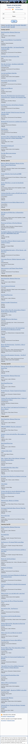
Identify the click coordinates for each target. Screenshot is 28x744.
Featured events (11, 716)
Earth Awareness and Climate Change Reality (12, 268)
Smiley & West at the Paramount (9, 682)
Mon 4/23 (13, 25)
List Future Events (19, 9)
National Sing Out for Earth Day (8, 80)
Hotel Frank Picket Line (7, 295)
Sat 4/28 (13, 27)
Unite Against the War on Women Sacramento (12, 601)
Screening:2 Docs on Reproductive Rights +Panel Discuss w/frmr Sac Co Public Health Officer (13, 137)
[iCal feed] (2, 714)
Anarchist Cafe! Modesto (7, 698)
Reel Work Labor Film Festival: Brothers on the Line (13, 476)
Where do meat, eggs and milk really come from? (13, 593)
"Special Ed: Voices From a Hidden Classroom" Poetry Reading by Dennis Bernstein (12, 666)
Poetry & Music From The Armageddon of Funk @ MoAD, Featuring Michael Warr (13, 310)
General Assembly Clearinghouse (9, 302)
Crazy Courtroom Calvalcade (8, 286)
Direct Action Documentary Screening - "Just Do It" (13, 355)
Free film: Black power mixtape (8, 153)
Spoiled (3, 337)
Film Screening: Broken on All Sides (10, 500)
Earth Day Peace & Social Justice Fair (10, 56)
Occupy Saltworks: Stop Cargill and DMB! (11, 174)
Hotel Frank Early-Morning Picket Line (10, 32)
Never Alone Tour (5, 515)
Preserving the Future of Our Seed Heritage (11, 223)
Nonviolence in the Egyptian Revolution (10, 616)
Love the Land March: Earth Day (9, 73)
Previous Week (11, 7)
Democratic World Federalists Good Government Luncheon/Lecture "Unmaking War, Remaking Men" (13, 96)
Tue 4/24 (18, 25)
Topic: (14, 11)
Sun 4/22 (8, 25)
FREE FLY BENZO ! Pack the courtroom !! (11, 426)
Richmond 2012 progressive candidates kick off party (14, 121)
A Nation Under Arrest (6, 451)
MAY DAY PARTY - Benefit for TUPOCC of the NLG (13, 690)
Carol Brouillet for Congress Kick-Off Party (11, 640)
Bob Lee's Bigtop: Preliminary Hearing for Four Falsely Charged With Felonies (12, 164)
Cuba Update (4, 484)
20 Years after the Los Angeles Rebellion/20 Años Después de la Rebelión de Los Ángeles (13, 492)
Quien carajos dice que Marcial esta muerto (11, 632)
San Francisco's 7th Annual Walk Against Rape (12, 542)
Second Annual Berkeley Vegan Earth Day (11, 40)
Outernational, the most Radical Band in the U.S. (12, 202)
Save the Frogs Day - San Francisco (9, 608)
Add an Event (8, 9)
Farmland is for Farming (7, 567)
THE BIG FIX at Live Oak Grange (9, 319)
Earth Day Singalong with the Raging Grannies (12, 105)
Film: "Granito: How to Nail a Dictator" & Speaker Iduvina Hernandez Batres (13, 459)
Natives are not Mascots (7, 88)
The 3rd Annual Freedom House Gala (10, 675)
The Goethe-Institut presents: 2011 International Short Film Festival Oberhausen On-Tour (12, 328)
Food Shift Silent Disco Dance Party (9, 467)
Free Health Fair (5, 534)
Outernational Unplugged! (7, 145)
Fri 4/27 (8, 27)
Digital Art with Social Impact (8, 559)
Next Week (18, 7)
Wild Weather (4, 129)
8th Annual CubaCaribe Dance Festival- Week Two (13, 508)
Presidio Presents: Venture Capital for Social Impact (13, 390)
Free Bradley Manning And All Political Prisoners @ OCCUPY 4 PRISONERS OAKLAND (13, 232)
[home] (12, 1)
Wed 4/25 (23, 25)
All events (3, 716)
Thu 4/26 (3, 27)
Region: (14, 16)
